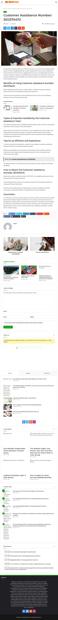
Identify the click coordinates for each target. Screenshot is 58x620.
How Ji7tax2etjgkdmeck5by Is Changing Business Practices (29, 506)
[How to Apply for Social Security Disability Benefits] (7, 407)
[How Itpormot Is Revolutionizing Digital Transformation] (7, 493)
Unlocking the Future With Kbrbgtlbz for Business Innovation (20, 108)
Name (5, 311)
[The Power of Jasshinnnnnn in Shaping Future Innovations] (11, 270)
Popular (28, 373)
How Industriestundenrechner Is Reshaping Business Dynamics (31, 498)
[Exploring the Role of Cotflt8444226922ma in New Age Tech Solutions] (47, 270)
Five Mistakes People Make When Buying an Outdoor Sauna (29, 379)
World (9, 8)
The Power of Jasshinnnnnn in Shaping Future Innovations (10, 277)
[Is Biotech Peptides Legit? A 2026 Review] (7, 400)
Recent (10, 373)
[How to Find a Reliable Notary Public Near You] (7, 414)
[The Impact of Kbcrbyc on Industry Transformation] (34, 108)
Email (5, 317)
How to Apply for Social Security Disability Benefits (27, 405)
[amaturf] (12, 2)
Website (32, 317)
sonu (7, 23)
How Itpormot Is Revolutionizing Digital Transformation (28, 491)
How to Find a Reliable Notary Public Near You (26, 411)
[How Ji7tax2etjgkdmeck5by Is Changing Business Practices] (7, 508)
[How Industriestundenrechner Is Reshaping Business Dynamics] (7, 501)
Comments (47, 373)
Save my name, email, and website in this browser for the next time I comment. (24, 322)
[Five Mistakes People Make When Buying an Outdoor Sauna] (7, 381)
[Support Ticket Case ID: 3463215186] (29, 270)
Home (5, 8)
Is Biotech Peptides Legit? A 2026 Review (24, 398)
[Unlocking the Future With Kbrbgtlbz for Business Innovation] (8, 108)
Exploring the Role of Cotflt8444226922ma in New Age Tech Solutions (46, 277)
